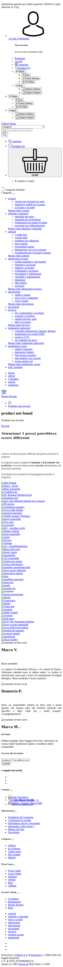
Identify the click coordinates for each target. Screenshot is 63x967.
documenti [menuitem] (13, 307)
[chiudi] (13, 193)
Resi (10, 882)
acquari (12, 913)
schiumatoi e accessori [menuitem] (26, 270)
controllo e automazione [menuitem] (27, 276)
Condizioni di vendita (19, 820)
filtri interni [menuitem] (21, 282)
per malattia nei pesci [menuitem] (26, 340)
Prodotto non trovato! (19, 406)
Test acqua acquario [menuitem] (25, 355)
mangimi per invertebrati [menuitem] (28, 219)
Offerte (12, 845)
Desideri (12, 876)
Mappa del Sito (16, 829)
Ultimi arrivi (14, 851)
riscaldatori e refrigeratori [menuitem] (28, 273)
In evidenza (14, 848)
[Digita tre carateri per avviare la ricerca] (4, 134)
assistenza (13, 385)
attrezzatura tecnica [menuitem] (18, 258)
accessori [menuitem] (19, 285)
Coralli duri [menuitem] (21, 234)
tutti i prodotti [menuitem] (15, 367)
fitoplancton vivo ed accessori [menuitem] (30, 249)
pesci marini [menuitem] (21, 243)
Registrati (20, 58)
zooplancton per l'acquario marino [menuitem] (33, 252)
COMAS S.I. (21, 955)
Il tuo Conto (14, 870)
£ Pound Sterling (31, 78)
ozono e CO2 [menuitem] (22, 337)
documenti (13, 928)
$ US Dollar (28, 82)
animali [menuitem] (12, 231)
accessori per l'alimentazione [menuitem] (30, 225)
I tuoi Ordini (14, 873)
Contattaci (13, 379)
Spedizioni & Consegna (20, 817)
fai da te (12, 931)
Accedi (18, 61)
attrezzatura (14, 922)
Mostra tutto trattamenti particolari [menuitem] (26, 343)
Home (11, 372)
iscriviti (6, 763)
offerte (11, 376)
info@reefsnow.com (22, 804)
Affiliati (12, 885)
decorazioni (14, 925)
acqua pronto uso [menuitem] (24, 361)
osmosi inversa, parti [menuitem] (25, 319)
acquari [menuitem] (12, 198)
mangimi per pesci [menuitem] (24, 216)
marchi (11, 382)
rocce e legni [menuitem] (21, 301)
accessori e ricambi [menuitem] (25, 207)
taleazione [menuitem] (20, 279)
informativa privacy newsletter (24, 823)
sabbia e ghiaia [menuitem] (22, 294)
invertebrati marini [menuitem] (24, 246)
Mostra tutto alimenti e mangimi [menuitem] (25, 228)
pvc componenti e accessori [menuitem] (29, 313)
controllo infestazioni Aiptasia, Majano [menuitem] (35, 331)
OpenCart (23, 964)
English (37, 92)
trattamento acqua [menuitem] (17, 346)
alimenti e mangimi (18, 916)
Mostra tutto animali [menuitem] (18, 255)
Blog (10, 907)
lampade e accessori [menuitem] (25, 264)
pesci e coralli (15, 919)
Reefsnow (36, 955)
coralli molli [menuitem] (21, 237)
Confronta (22, 64)
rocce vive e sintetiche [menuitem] (26, 297)
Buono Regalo (9, 396)
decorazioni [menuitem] (14, 291)
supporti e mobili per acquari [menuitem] (30, 204)
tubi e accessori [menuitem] (23, 322)
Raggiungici (14, 901)
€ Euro (26, 75)
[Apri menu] (2, 187)
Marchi (12, 857)
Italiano (36, 89)
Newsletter (13, 832)
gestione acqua (16, 934)
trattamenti (13, 937)
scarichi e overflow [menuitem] (25, 316)
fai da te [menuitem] (12, 310)
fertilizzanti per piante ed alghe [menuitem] (31, 222)
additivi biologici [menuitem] (24, 349)
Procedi (5, 426)
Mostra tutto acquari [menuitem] (18, 210)
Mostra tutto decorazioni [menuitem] (21, 304)
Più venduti (14, 854)
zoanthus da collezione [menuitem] (27, 240)
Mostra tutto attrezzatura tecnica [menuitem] (25, 288)
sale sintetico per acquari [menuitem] (28, 358)
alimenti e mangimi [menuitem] (18, 213)
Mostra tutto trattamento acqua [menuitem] (24, 364)
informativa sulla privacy (21, 826)
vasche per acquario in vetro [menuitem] (30, 201)
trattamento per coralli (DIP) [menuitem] (30, 334)
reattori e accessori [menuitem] (24, 267)
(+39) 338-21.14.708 (22, 799)
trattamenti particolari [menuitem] (19, 328)
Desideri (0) (23, 68)
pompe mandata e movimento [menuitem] (30, 261)
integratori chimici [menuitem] (24, 352)
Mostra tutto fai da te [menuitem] (19, 325)
